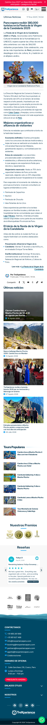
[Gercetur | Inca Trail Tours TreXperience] (19, 607)
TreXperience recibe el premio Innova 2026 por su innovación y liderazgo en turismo (16, 389)
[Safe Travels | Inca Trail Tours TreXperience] (37, 597)
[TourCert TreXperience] (19, 597)
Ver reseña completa (24, 582)
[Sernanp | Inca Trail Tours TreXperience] (28, 607)
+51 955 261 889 (14, 634)
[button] (37, 282)
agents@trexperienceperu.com (20, 652)
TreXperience (30, 722)
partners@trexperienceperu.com (21, 648)
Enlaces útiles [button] (13, 685)
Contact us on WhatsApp (41, 720)
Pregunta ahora (16, 679)
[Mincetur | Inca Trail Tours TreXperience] (10, 607)
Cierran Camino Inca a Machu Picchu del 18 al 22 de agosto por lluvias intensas (17, 313)
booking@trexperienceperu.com (21, 644)
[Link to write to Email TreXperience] (32, 9)
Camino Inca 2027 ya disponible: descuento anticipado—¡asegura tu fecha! (23, 3)
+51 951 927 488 (14, 637)
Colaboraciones (14, 655)
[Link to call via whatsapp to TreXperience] (23, 9)
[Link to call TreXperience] (28, 9)
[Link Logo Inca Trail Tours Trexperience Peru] (9, 9)
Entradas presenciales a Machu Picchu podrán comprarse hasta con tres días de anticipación (16, 427)
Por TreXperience (18, 274)
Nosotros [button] (10, 694)
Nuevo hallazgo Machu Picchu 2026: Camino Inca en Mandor (16, 352)
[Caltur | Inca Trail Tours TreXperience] (37, 607)
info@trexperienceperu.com (19, 641)
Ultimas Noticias (12, 17)
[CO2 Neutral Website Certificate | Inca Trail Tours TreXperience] (28, 597)
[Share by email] (28, 282)
